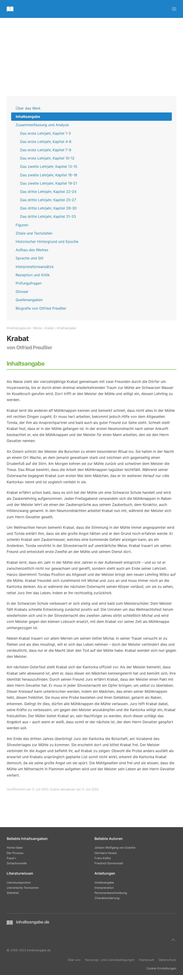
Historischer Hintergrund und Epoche (47, 241)
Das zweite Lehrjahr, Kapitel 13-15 (48, 166)
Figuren (22, 225)
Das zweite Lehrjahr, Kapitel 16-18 (48, 175)
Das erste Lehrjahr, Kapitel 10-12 (47, 158)
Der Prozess (15, 853)
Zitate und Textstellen (34, 233)
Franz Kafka (102, 858)
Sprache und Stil (29, 258)
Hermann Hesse (105, 853)
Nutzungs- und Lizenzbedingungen (110, 960)
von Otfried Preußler (29, 347)
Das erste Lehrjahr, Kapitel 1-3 (45, 133)
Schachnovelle (17, 863)
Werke (37, 328)
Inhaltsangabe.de (18, 328)
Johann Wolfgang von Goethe (114, 847)
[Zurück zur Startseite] (10, 9)
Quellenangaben (29, 300)
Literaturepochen (19, 882)
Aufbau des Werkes (32, 250)
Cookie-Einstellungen (161, 968)
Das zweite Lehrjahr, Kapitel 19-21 (48, 183)
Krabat (49, 328)
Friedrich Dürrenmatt (108, 863)
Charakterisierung (106, 898)
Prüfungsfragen (29, 283)
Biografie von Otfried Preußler (41, 308)
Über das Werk (28, 108)
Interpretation (104, 887)
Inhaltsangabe (28, 116)
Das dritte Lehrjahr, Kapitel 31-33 (48, 216)
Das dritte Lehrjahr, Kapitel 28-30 (48, 208)
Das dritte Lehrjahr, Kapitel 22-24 (48, 191)
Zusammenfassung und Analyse (42, 125)
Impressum (146, 960)
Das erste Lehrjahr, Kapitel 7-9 (45, 150)
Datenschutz (167, 960)
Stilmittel (13, 893)
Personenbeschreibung (110, 893)
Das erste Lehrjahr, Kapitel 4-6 (45, 141)
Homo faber (15, 847)
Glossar (22, 291)
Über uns (74, 960)
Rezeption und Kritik (33, 275)
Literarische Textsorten (23, 887)
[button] (174, 9)
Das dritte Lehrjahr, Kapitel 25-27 (48, 200)
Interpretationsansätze (35, 266)
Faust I (11, 858)
